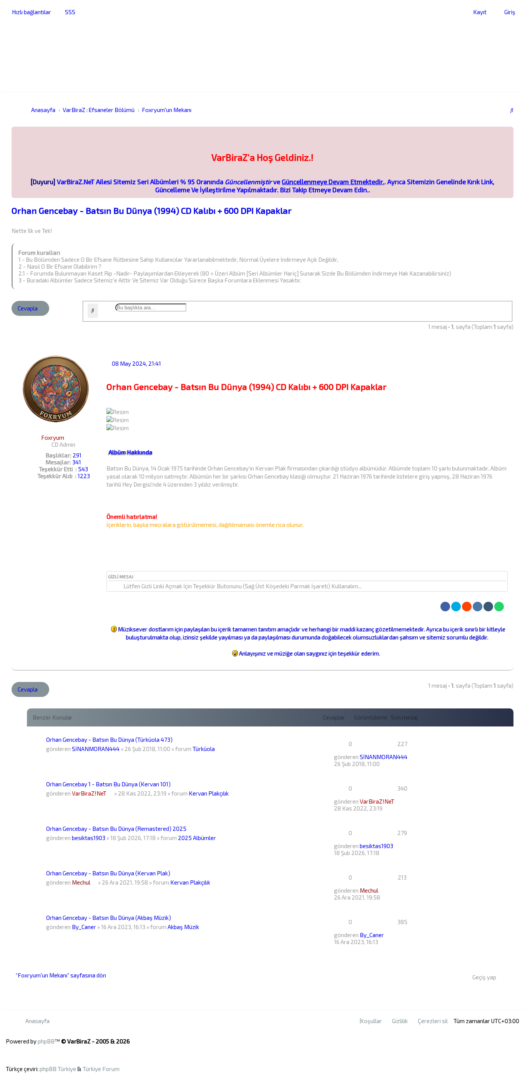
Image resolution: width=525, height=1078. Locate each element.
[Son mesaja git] (411, 756)
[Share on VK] (477, 606)
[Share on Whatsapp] (499, 606)
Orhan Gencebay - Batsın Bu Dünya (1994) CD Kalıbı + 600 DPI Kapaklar (152, 210)
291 (77, 455)
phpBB (46, 1041)
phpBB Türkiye (58, 1068)
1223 (84, 475)
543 (83, 469)
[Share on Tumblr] (488, 606)
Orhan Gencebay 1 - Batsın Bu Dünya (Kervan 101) (108, 784)
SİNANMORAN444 (96, 748)
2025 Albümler (197, 837)
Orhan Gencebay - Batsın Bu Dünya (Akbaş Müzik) (108, 917)
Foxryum (52, 437)
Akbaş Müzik (183, 926)
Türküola (204, 748)
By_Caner (84, 926)
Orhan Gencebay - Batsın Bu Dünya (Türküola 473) (109, 739)
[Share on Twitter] (456, 606)
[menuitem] (68, 12)
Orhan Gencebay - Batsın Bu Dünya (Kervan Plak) (108, 873)
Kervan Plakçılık (209, 793)
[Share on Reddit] (467, 606)
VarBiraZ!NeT (89, 793)
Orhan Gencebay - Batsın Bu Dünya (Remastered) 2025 (116, 828)
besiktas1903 (88, 837)
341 (76, 462)
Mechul (81, 882)
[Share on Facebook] (445, 606)
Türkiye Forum (101, 1068)
